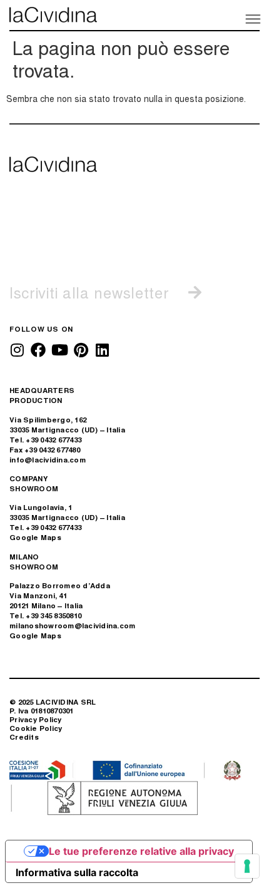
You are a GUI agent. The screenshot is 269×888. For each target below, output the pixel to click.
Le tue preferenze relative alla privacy (141, 851)
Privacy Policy (35, 719)
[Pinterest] (80, 349)
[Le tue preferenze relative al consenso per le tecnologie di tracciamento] (247, 866)
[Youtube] (59, 349)
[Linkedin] (101, 349)
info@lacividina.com (47, 459)
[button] (252, 18)
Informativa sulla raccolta (77, 872)
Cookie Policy (35, 728)
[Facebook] (38, 349)
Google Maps (35, 537)
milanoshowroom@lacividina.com (72, 625)
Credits (24, 737)
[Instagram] (16, 349)
